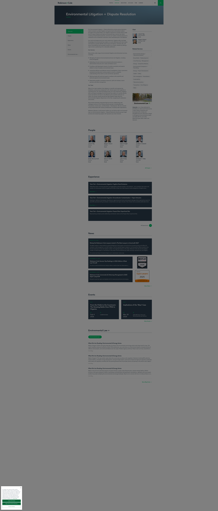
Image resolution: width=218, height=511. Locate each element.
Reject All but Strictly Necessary (12, 503)
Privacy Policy (15, 498)
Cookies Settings (11, 506)
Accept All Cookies (11, 500)
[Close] (21, 488)
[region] (11, 498)
